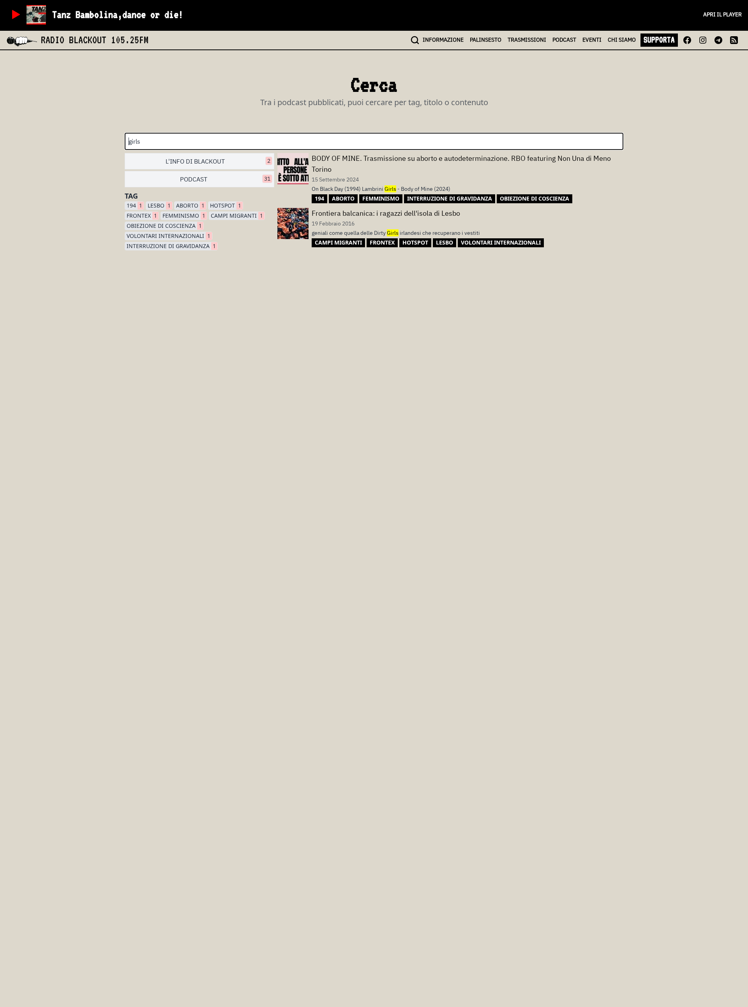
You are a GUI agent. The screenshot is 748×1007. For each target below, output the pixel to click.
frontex (142, 215)
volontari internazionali (168, 235)
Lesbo (159, 205)
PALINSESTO (485, 39)
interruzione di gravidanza (171, 246)
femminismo (183, 215)
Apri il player (722, 14)
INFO (443, 39)
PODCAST (564, 39)
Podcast (225, 179)
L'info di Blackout (218, 161)
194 (134, 205)
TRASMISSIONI (527, 39)
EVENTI (592, 39)
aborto (190, 205)
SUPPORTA (659, 39)
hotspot (225, 205)
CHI (622, 39)
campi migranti (237, 215)
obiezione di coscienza (164, 225)
